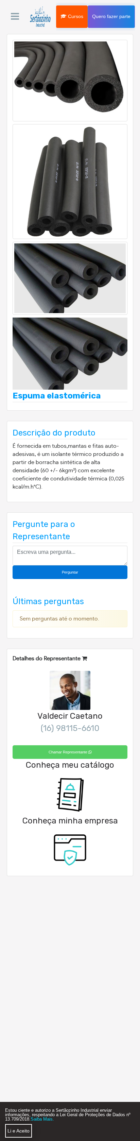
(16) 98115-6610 (70, 728)
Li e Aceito (18, 1131)
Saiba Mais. (42, 1119)
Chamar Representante (68, 752)
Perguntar (70, 572)
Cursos (75, 16)
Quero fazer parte (111, 16)
